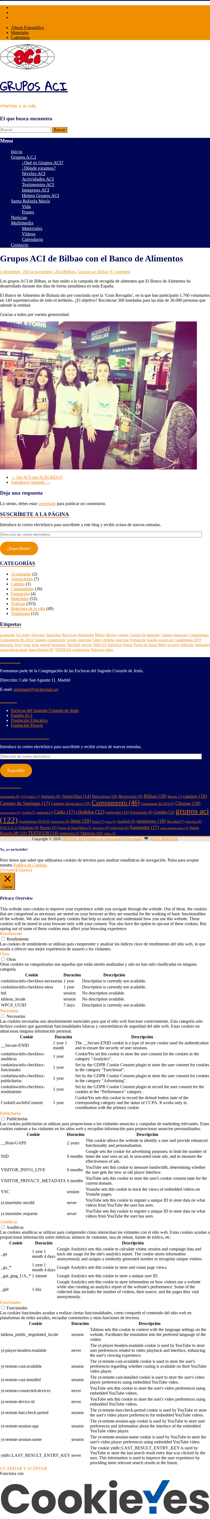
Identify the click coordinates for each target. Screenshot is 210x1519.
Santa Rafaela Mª (41, 650)
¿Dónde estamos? (39, 168)
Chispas (40, 640)
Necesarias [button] (9, 1010)
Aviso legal (132, 839)
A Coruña (23, 635)
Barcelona (69, 635)
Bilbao (69, 271)
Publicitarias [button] (10, 1113)
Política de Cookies (30, 865)
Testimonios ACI (38, 184)
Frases (28, 212)
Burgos (111, 635)
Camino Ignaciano (174, 635)
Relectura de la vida (28, 608)
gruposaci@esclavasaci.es (36, 689)
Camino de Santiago (145, 635)
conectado (47, 503)
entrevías (122, 640)
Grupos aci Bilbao (93, 271)
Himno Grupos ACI (40, 195)
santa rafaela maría (13, 650)
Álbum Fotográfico (27, 27)
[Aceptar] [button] (8, 870)
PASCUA (100, 645)
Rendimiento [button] (11, 933)
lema (35, 645)
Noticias (19, 217)
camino (123, 635)
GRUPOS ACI (34, 86)
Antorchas (53, 635)
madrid (45, 645)
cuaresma (84, 640)
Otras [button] (4, 953)
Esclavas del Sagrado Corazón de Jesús (45, 710)
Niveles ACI (33, 173)
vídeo (109, 650)
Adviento (38, 635)
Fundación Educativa (29, 720)
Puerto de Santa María (150, 645)
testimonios (81, 650)
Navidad (73, 645)
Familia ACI (21, 715)
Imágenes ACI (35, 190)
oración (86, 645)
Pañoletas (115, 645)
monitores (58, 645)
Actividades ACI (38, 179)
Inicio (16, 151)
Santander (202, 645)
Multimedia (22, 223)
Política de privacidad (104, 839)
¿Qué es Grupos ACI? (42, 162)
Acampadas (21, 574)
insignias (6, 645)
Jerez (18, 645)
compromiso (56, 640)
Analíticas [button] (8, 1221)
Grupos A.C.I (23, 157)
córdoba (108, 640)
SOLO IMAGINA (164, 839)
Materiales (20, 32)
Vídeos (29, 233)
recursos (173, 645)
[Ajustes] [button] (24, 870)
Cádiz (96, 640)
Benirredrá (86, 635)
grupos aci (166, 640)
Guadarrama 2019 (188, 640)
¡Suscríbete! (19, 548)
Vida (26, 206)
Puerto (128, 645)
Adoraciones (22, 579)
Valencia (97, 650)
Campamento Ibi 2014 (16, 640)
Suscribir (16, 770)
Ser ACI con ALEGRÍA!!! (37, 477)
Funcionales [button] (10, 1302)
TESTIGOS (63, 650)
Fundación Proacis (27, 725)
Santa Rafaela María (30, 201)
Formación (20, 593)
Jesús (27, 645)
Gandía (152, 640)
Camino (18, 584)
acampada (7, 635)
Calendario (20, 37)
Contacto (19, 244)
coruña (71, 640)
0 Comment (120, 271)
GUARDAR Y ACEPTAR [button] (23, 1468)
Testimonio (20, 613)
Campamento (22, 588)
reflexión (187, 645)
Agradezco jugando (30, 482)
